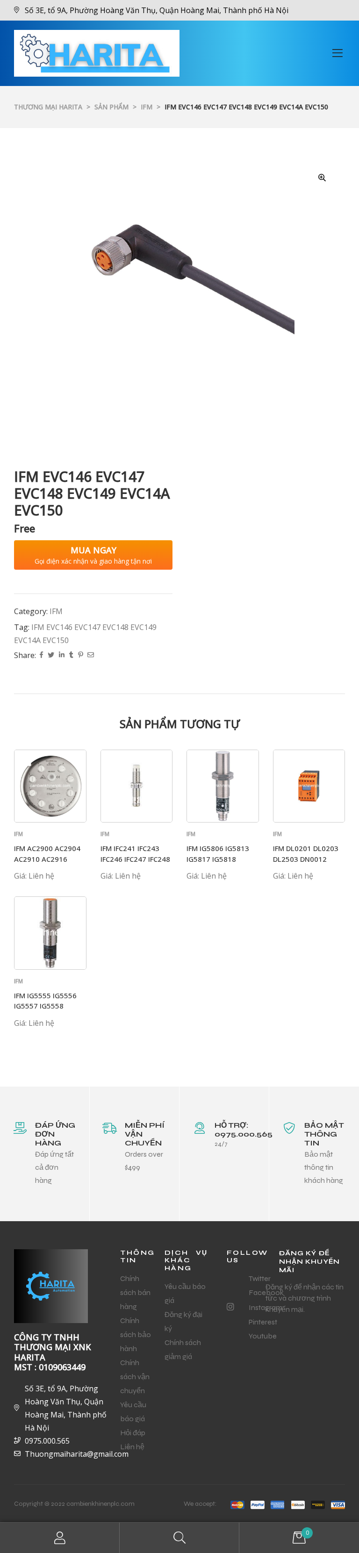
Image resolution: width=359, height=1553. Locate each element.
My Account (60, 1538)
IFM (56, 611)
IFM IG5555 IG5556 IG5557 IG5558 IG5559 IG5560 (45, 1006)
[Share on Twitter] (51, 655)
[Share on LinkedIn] (62, 655)
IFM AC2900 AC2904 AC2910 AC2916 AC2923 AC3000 (47, 859)
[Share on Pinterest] (80, 655)
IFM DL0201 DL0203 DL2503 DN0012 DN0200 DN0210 (305, 859)
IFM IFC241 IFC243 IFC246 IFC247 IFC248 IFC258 (135, 859)
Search (179, 1538)
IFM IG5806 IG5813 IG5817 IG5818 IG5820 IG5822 (218, 859)
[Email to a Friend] (90, 655)
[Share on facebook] (41, 655)
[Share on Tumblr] (71, 655)
